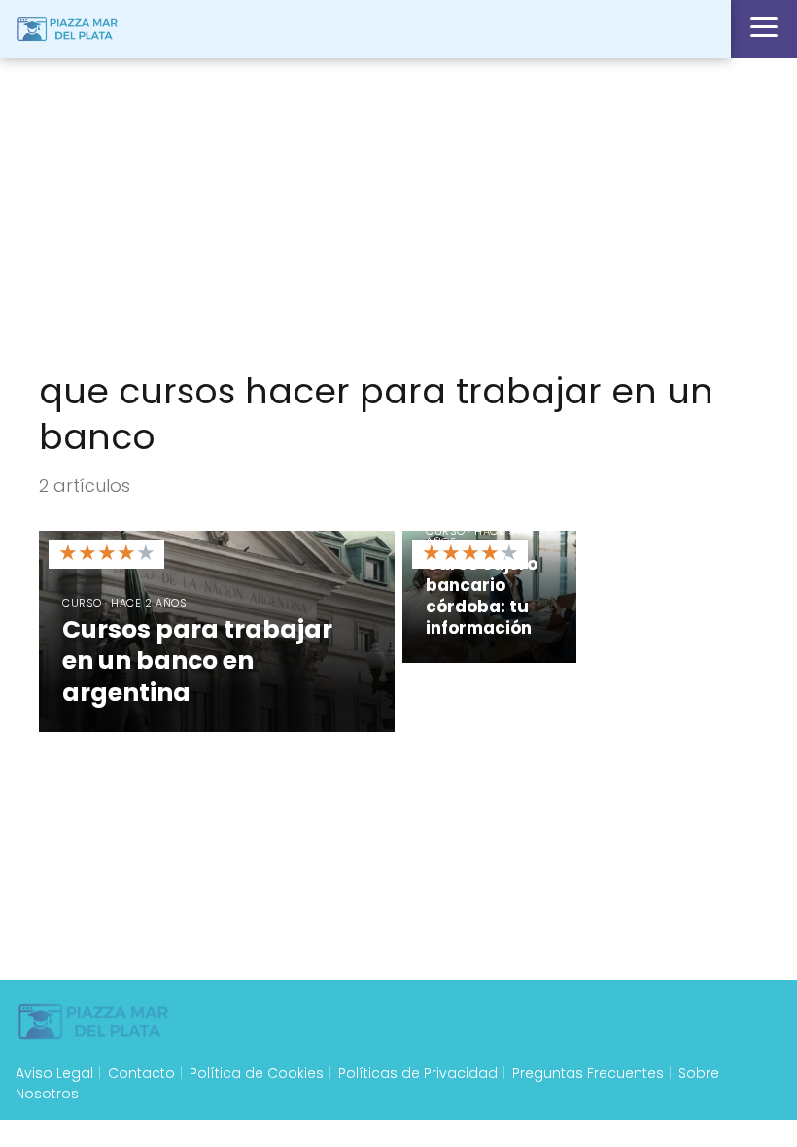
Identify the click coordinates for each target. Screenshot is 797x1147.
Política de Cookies (257, 1073)
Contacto (141, 1073)
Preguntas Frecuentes (588, 1073)
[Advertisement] (398, 214)
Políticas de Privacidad (418, 1073)
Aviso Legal (54, 1073)
